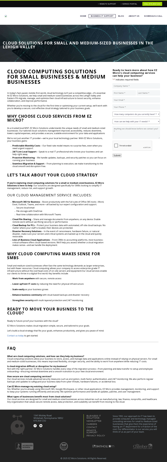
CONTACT (92, 427)
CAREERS (92, 424)
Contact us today (15, 335)
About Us (134, 16)
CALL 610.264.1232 (152, 4)
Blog (121, 16)
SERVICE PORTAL (129, 4)
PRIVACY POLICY (96, 435)
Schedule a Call (153, 16)
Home (83, 16)
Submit (117, 155)
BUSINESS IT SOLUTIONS (94, 417)
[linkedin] (40, 425)
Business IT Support (102, 16)
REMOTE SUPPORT (108, 4)
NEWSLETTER (94, 421)
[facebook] (35, 425)
